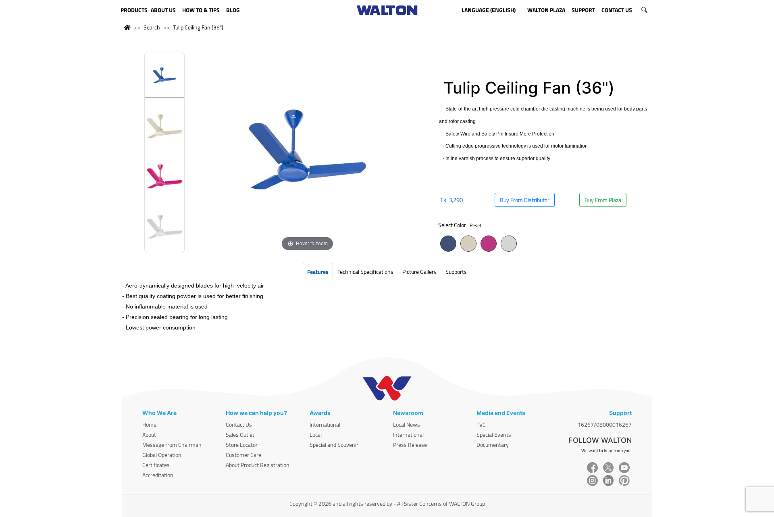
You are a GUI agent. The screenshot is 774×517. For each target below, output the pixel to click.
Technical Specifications (365, 271)
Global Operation (161, 454)
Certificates (156, 465)
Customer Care (243, 454)
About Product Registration (257, 465)
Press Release (410, 444)
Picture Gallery (419, 271)
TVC (481, 424)
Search (152, 27)
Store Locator (242, 444)
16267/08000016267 (605, 424)
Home (149, 424)
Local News (406, 424)
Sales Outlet (240, 434)
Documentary (492, 444)
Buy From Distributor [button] (524, 200)
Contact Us (239, 424)
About (149, 434)
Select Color (459, 225)
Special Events (493, 434)
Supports (456, 271)
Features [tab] (318, 271)
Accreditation (157, 475)
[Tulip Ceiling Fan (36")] (164, 77)
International (325, 424)
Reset (475, 225)
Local (316, 434)
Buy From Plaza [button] (603, 200)
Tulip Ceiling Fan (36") (198, 27)
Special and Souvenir (334, 444)
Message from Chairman (172, 444)
